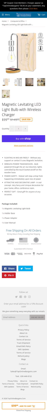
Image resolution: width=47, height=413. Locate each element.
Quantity (5, 128)
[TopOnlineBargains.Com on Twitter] (16, 297)
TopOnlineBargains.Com (17, 398)
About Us (23, 333)
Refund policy (23, 356)
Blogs (23, 359)
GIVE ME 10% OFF (37, 317)
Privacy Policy (23, 330)
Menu (7, 14)
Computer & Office (17, 21)
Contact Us (23, 336)
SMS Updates (23, 349)
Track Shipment (23, 343)
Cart (43, 14)
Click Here (33, 8)
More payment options (23, 145)
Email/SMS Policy (23, 346)
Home (4, 21)
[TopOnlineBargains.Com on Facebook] (20, 297)
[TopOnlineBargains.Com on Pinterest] (25, 297)
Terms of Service (23, 339)
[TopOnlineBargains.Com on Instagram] (29, 297)
